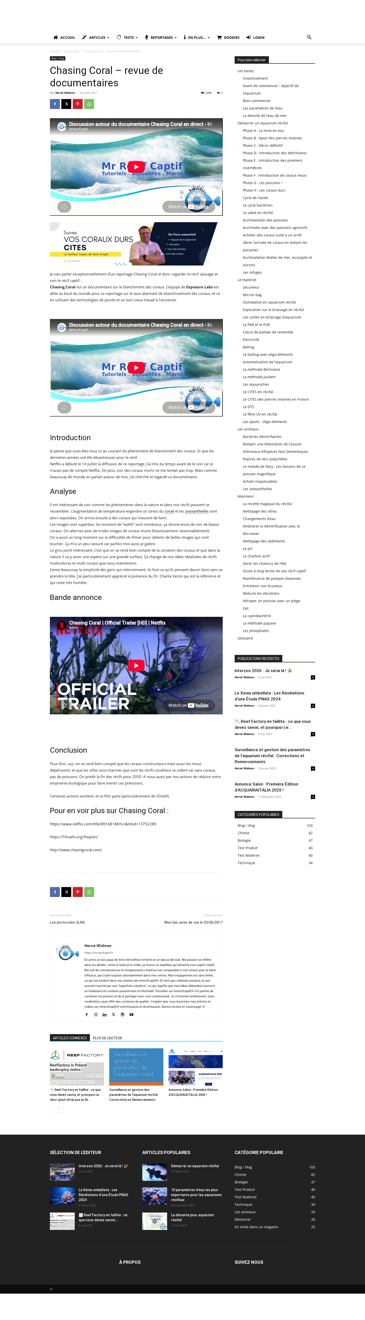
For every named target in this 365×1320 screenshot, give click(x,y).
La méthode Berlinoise (261, 369)
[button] (309, 38)
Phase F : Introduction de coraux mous (275, 175)
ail (153, 299)
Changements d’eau (259, 518)
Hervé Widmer (65, 93)
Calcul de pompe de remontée (268, 332)
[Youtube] (133, 1015)
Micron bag (252, 294)
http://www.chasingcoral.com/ (76, 849)
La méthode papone (259, 623)
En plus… (197, 37)
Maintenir (246, 496)
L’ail (246, 608)
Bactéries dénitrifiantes (262, 436)
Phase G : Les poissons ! (262, 182)
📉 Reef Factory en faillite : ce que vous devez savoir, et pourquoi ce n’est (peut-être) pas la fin (75, 1095)
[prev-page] (53, 1110)
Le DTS (248, 406)
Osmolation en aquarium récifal (269, 302)
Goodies (232, 37)
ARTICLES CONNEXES (70, 1038)
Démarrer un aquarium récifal (263, 123)
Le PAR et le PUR (256, 324)
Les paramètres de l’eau (263, 108)
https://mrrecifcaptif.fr (98, 952)
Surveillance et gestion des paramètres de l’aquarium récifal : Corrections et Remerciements (134, 1095)
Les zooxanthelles (257, 488)
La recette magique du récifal (267, 503)
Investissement (255, 78)
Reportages (162, 37)
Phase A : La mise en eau (263, 130)
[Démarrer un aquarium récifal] (154, 1172)
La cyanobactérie (257, 615)
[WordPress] (124, 1015)
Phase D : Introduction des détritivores (275, 153)
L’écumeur (251, 287)
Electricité (251, 339)
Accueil (67, 37)
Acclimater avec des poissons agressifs (275, 227)
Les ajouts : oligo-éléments (265, 421)
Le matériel (247, 279)
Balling (248, 347)
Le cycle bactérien (258, 205)
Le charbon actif (256, 556)
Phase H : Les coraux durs (264, 190)
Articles (97, 37)
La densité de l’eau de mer (265, 115)
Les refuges (252, 272)
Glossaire (245, 638)
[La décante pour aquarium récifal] (154, 1221)
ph (130, 450)
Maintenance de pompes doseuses (272, 578)
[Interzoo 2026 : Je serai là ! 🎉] (62, 1172)
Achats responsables (260, 481)
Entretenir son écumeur (263, 585)
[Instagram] (97, 1015)
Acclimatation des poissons (265, 220)
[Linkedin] (106, 1015)
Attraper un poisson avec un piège (271, 600)
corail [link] (169, 511)
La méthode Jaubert (259, 376)
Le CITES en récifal (258, 391)
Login (258, 37)
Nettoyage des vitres (260, 511)
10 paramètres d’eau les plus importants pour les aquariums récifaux (196, 1195)
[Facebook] (55, 104)
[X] (66, 104)
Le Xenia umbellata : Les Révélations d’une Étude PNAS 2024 (103, 1195)
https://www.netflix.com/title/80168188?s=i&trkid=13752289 (103, 823)
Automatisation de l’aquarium (267, 362)
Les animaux (248, 429)
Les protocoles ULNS (67, 922)
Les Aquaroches (256, 384)
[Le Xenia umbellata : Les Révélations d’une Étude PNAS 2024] (62, 1196)
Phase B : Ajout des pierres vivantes (272, 138)
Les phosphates (256, 630)
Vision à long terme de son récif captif (274, 571)
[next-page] (61, 1110)
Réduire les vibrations (261, 593)
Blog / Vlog (72, 51)
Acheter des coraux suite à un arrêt (272, 235)
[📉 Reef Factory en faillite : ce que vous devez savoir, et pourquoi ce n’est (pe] (77, 1067)
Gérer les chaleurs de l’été (264, 563)
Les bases (246, 70)
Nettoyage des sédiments (264, 541)
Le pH (247, 548)
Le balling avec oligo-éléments (268, 354)
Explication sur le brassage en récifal (273, 309)
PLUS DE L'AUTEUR (107, 1038)
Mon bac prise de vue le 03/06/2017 (193, 922)
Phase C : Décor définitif (263, 145)
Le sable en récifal (258, 212)
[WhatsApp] (89, 104)
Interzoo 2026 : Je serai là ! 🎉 (263, 670)
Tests (129, 37)
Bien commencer (257, 100)
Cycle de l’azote (255, 197)
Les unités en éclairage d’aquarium (272, 317)
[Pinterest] (78, 104)
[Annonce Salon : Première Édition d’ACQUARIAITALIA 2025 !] (196, 1067)
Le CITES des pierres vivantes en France (276, 399)
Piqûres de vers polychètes (265, 459)
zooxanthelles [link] (197, 511)
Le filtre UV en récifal (260, 414)
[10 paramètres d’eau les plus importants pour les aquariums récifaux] (154, 1196)
